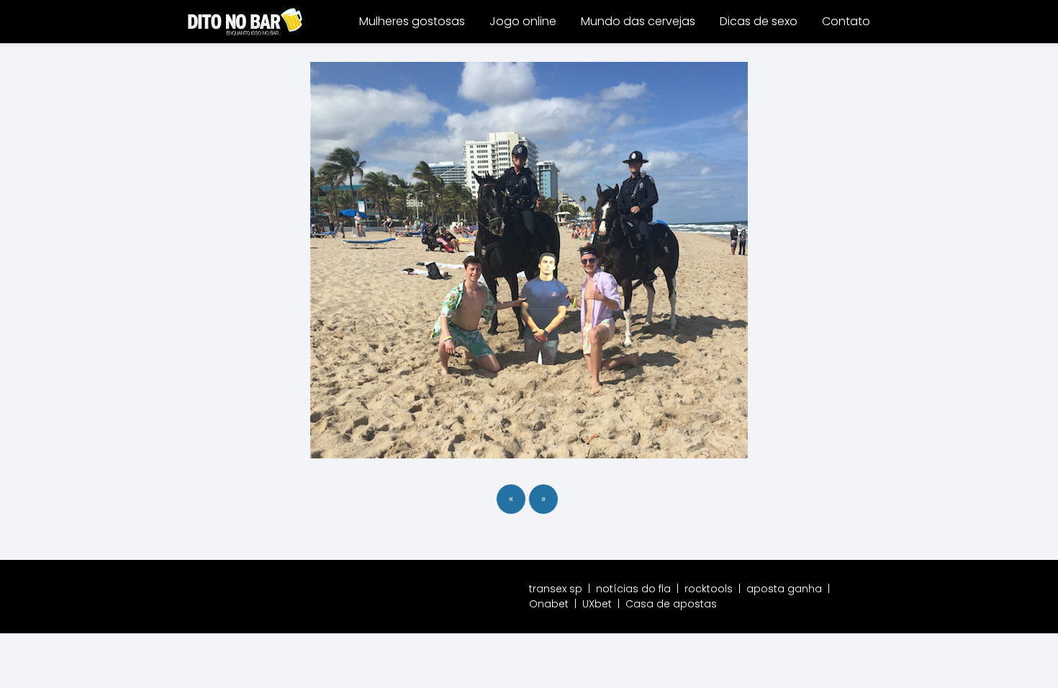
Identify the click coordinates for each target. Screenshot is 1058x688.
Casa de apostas (671, 604)
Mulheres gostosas (412, 21)
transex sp (555, 588)
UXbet (597, 604)
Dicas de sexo (758, 21)
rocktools (708, 588)
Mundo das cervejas (638, 21)
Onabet (549, 604)
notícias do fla (633, 588)
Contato (846, 21)
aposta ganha (784, 588)
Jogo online (522, 21)
